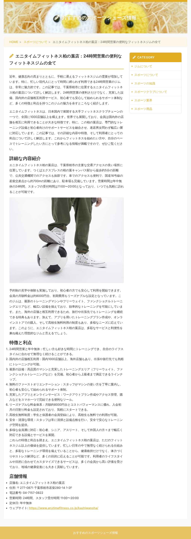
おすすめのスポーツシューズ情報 (99, 17)
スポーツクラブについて (150, 92)
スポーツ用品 (143, 109)
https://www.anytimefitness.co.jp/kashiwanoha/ (63, 508)
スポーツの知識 (144, 83)
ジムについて (143, 66)
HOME (13, 42)
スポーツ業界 (143, 100)
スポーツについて (35, 42)
